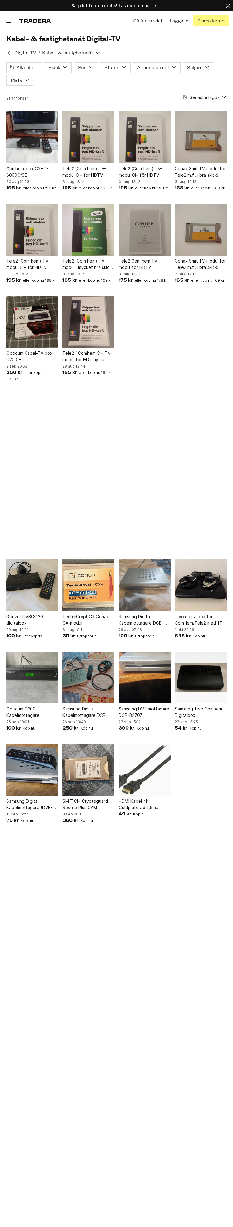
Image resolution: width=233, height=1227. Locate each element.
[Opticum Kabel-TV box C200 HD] (32, 322)
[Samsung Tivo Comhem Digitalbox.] (201, 677)
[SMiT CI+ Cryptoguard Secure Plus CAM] (88, 770)
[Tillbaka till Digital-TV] (9, 52)
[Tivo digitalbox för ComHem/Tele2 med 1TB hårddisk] (201, 585)
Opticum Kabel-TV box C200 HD (29, 356)
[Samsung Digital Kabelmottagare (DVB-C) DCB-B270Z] (32, 770)
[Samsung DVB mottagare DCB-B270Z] (145, 677)
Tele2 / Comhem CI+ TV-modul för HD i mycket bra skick (87, 357)
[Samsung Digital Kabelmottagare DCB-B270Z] (145, 585)
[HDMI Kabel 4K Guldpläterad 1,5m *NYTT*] (145, 770)
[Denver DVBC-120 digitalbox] (32, 585)
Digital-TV (25, 52)
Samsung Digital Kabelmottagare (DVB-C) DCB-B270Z (31, 804)
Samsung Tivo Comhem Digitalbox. (198, 712)
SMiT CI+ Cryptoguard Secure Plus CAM (85, 804)
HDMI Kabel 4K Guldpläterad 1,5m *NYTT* (137, 804)
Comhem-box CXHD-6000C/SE (27, 172)
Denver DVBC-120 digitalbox (24, 619)
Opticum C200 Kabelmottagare (22, 712)
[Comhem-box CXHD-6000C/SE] (32, 137)
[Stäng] (228, 5)
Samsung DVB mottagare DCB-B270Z (144, 712)
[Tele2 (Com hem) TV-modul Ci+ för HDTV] (88, 137)
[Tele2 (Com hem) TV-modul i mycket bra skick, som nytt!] (88, 230)
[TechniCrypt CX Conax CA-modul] (88, 585)
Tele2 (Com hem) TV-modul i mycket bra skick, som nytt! (87, 264)
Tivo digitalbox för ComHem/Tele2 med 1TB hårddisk (200, 620)
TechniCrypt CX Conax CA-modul (85, 619)
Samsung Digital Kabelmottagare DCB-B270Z (141, 620)
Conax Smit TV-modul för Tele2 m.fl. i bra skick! (200, 172)
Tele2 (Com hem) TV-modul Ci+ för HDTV (84, 172)
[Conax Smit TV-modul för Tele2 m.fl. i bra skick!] (201, 137)
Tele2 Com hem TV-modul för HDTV (139, 264)
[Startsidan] (35, 20)
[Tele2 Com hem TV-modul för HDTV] (145, 230)
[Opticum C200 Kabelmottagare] (32, 677)
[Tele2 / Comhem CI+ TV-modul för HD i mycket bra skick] (88, 322)
